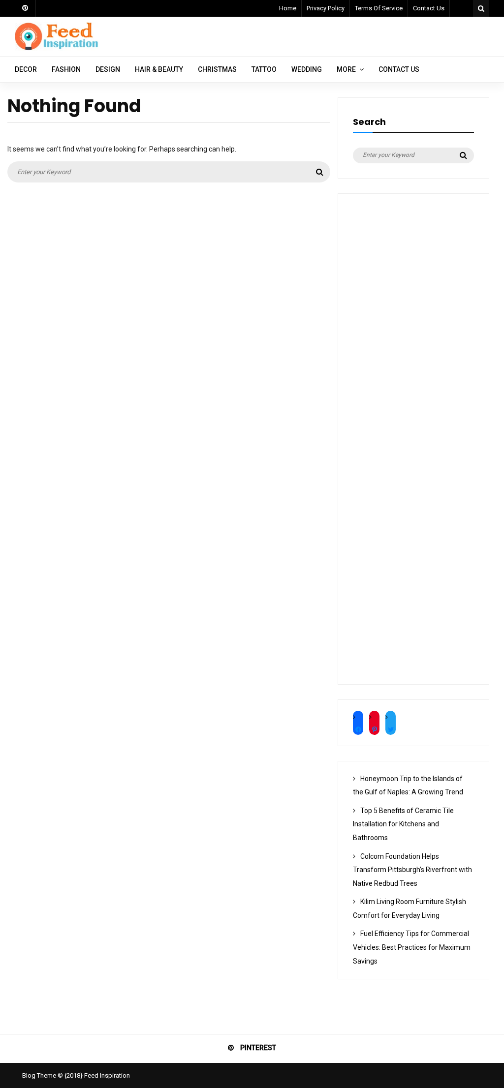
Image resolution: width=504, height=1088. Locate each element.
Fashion (66, 69)
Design (107, 69)
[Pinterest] (25, 8)
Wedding (306, 69)
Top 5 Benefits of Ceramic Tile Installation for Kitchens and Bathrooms (403, 824)
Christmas (217, 69)
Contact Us (428, 8)
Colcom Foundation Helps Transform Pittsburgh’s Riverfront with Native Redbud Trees (412, 869)
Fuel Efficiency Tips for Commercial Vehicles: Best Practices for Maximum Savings (412, 947)
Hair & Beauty (159, 69)
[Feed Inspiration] (56, 49)
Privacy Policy (326, 8)
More (346, 69)
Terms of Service (379, 8)
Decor (26, 69)
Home (287, 8)
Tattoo (264, 69)
